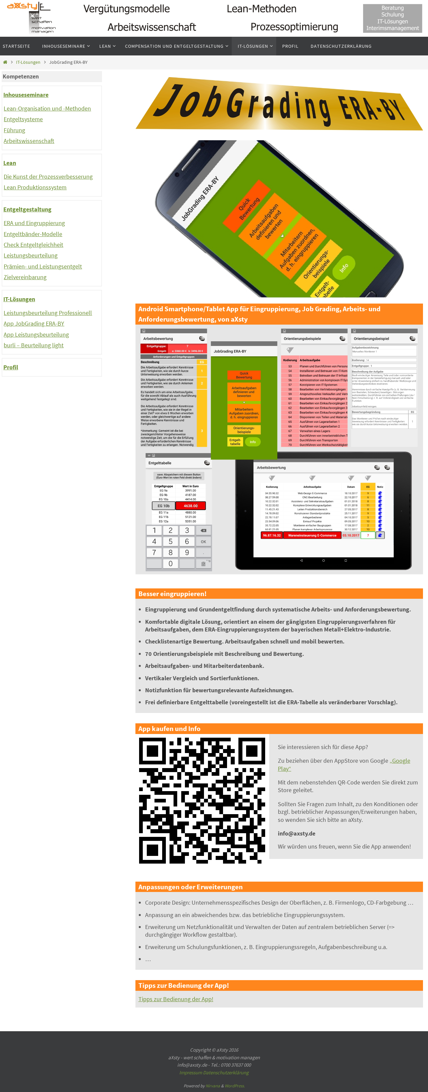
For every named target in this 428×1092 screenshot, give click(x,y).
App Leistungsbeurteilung (36, 334)
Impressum (190, 1072)
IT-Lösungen (28, 62)
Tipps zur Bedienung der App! (175, 999)
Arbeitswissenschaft (29, 141)
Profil (10, 367)
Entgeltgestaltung (27, 209)
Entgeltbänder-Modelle (33, 234)
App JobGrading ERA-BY (34, 323)
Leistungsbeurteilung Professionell (48, 313)
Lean (9, 163)
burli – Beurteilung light (34, 345)
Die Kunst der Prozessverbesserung (48, 176)
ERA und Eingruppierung (34, 223)
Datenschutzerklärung (226, 1072)
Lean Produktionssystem (35, 187)
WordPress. (235, 1086)
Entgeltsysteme (23, 119)
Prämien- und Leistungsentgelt (43, 266)
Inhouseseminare (25, 95)
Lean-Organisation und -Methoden (47, 108)
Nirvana (213, 1086)
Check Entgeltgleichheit (33, 244)
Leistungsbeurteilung (31, 255)
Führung (14, 130)
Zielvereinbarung (25, 277)
